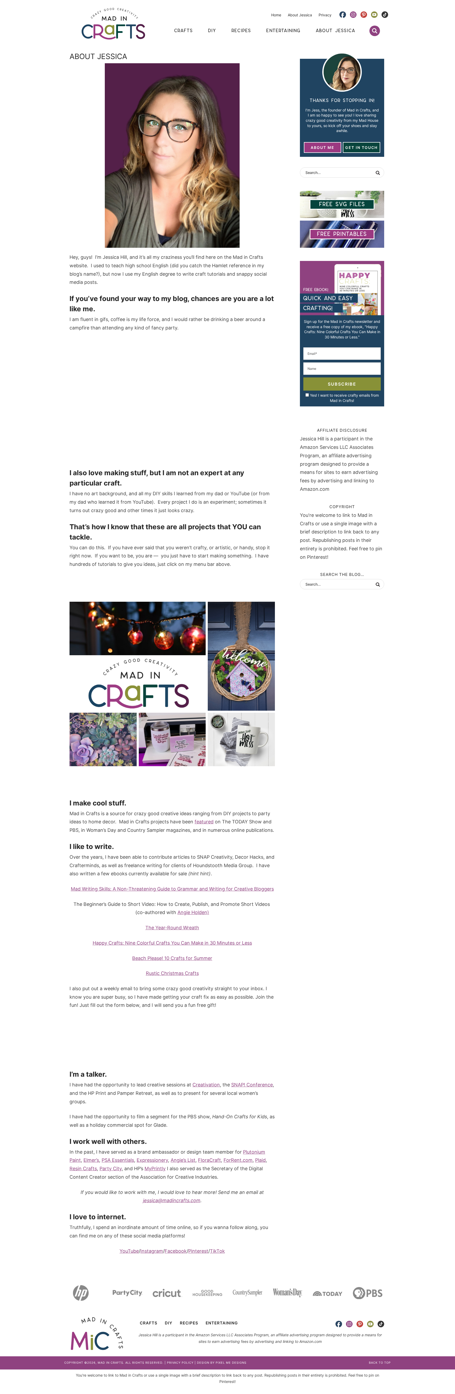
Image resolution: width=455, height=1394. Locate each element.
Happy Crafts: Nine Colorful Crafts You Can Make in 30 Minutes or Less (172, 943)
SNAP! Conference (252, 1084)
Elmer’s (91, 1160)
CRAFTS (148, 1322)
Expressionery (152, 1160)
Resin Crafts (83, 1168)
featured (204, 821)
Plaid (260, 1160)
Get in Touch (361, 147)
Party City (111, 1168)
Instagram (151, 1251)
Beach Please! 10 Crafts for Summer (172, 958)
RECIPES (189, 1322)
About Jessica (300, 15)
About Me (322, 147)
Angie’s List (183, 1160)
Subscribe (342, 384)
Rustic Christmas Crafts (172, 973)
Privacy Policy (180, 1362)
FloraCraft (209, 1160)
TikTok (217, 1251)
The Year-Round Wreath (172, 927)
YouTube (129, 1251)
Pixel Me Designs (231, 1362)
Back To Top (380, 1362)
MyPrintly (155, 1168)
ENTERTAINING (222, 1322)
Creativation (206, 1084)
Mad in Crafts (113, 24)
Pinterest (198, 1251)
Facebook (176, 1251)
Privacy (325, 15)
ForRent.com (238, 1160)
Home (276, 15)
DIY (168, 1322)
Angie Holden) (193, 912)
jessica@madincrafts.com (171, 1200)
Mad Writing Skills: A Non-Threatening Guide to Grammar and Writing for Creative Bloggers (172, 889)
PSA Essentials (118, 1160)
